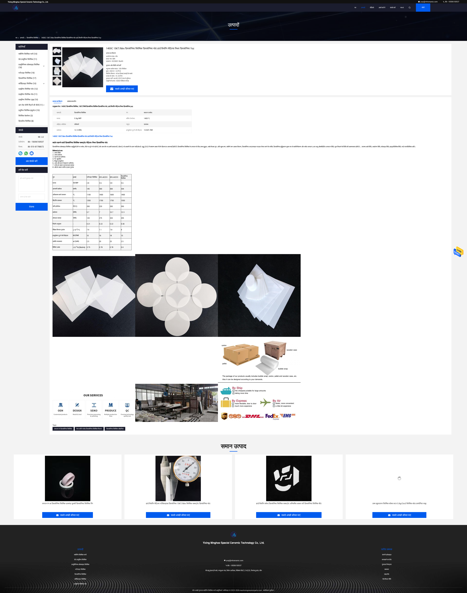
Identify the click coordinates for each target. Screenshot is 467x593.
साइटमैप (386, 574)
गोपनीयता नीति (386, 579)
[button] (18, 484)
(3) (25, 116)
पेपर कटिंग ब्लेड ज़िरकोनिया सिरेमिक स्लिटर (89, 429)
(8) (26, 121)
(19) (26, 73)
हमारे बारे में (382, 8)
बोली (423, 7)
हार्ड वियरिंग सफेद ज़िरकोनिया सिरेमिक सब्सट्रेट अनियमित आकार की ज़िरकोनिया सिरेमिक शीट (178, 503)
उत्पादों (363, 8)
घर (355, 8)
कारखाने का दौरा (386, 560)
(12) (28, 89)
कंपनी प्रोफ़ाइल (386, 555)
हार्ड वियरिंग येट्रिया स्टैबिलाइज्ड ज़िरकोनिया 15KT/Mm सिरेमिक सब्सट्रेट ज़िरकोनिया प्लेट (67, 503)
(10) (27, 54)
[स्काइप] (20, 153)
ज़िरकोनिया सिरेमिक (32, 38)
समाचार (386, 569)
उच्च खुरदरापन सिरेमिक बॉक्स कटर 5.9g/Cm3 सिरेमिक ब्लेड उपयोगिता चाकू (289, 503)
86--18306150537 (452, 2)
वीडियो (372, 8)
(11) (27, 59)
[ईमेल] (31, 153)
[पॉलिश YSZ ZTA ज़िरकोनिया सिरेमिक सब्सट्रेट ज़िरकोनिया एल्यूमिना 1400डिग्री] (399, 478)
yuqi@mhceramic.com (429, 2)
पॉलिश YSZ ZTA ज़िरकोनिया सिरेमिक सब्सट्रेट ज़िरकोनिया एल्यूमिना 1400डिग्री (399, 503)
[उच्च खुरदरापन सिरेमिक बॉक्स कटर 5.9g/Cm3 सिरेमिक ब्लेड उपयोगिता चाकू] (288, 478)
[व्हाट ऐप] (26, 153)
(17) (27, 78)
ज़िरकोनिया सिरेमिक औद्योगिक (115, 429)
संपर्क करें (392, 8)
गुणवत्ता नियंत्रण (387, 564)
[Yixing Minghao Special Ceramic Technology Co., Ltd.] (15, 7)
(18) (29, 66)
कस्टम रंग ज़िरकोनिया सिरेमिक (63, 429)
